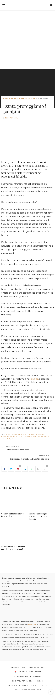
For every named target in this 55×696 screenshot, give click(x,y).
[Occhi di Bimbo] (27, 5)
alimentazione (12, 434)
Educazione (8, 98)
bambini (41, 434)
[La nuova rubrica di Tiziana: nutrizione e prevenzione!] (13, 533)
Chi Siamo (39, 681)
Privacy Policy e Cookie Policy (22, 686)
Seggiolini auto (18, 667)
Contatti (43, 686)
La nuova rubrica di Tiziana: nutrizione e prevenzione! (13, 547)
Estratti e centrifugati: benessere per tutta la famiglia (38, 516)
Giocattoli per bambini (22, 681)
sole (12, 439)
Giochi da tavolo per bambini (27, 676)
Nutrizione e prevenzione (24, 98)
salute (7, 439)
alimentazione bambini (27, 434)
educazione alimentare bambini (34, 437)
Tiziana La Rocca (11, 118)
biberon (35, 379)
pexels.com (32, 624)
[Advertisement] (27, 39)
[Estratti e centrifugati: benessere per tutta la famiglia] (41, 501)
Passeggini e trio (36, 667)
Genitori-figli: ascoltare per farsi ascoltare (12, 515)
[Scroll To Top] (50, 691)
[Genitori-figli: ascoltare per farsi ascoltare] (13, 501)
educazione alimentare (10, 437)
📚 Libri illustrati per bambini (27, 672)
